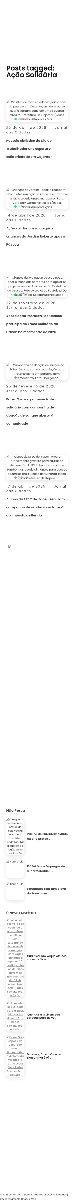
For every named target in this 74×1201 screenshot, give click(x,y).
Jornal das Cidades (25, 307)
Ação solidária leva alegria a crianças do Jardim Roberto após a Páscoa (35, 236)
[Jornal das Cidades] (37, 8)
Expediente (11, 1142)
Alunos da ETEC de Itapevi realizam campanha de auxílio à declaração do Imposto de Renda (36, 507)
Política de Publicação (23, 1181)
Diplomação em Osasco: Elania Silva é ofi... (44, 1055)
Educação (24, 377)
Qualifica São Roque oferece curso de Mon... (46, 957)
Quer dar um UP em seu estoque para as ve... (43, 1016)
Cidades (22, 119)
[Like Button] (66, 246)
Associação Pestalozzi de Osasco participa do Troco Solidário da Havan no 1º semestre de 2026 (34, 324)
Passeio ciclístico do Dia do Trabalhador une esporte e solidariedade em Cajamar (29, 148)
